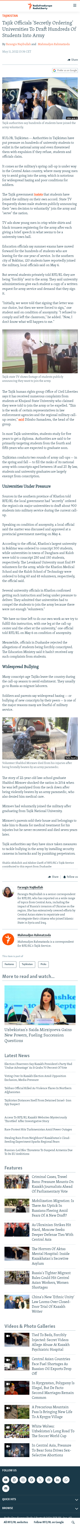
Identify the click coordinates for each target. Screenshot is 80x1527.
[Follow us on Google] (31, 1479)
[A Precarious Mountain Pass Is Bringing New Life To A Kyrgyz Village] (16, 1412)
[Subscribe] (5, 1488)
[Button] (73, 60)
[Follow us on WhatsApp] (66, 1479)
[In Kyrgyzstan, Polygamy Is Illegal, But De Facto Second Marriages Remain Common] (16, 1388)
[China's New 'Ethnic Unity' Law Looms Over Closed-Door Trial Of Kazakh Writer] (16, 1302)
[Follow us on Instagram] (23, 1479)
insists (38, 194)
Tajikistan (10, 16)
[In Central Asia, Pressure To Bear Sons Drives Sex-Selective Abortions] (16, 1450)
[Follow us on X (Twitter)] (40, 1479)
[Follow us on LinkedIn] (57, 1479)
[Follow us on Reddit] (14, 1479)
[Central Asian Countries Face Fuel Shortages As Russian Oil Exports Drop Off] (16, 1364)
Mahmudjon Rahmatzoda (54, 44)
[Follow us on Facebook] (48, 1479)
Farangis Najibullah (18, 44)
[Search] (73, 1522)
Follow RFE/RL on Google (49, 1522)
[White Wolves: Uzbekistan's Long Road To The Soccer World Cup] (16, 1431)
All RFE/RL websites (16, 1522)
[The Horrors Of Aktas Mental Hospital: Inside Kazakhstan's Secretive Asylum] (16, 1254)
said (21, 420)
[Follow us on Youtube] (5, 1479)
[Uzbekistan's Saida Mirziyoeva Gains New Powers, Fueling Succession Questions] (40, 1005)
